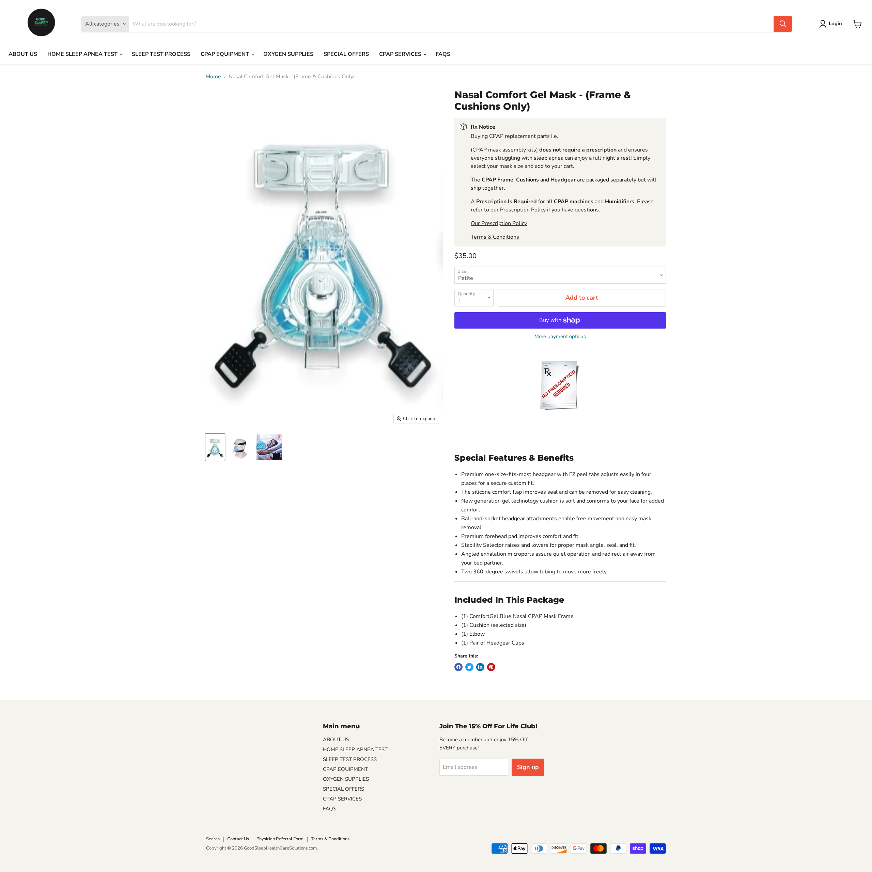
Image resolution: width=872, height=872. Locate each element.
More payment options (560, 336)
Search (213, 839)
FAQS (443, 54)
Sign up (528, 767)
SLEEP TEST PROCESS (161, 54)
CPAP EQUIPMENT (225, 54)
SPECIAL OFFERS (346, 54)
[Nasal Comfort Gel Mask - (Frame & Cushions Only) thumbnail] (215, 447)
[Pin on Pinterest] (491, 667)
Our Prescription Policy (499, 223)
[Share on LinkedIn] (480, 667)
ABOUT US (23, 54)
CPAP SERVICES (401, 54)
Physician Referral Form (279, 839)
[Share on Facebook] (458, 667)
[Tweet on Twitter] (469, 667)
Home (213, 77)
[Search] (783, 24)
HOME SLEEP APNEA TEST (83, 54)
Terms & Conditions (495, 237)
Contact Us (238, 839)
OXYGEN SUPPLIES (288, 54)
